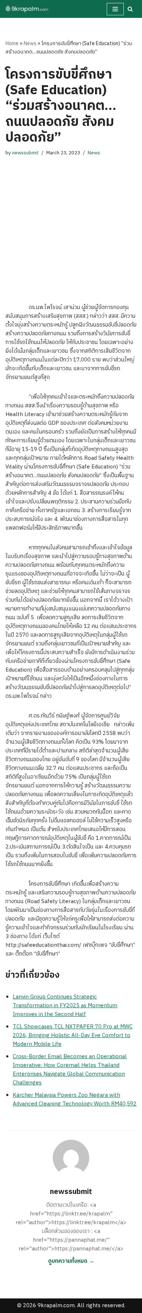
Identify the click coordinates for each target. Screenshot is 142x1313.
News (30, 43)
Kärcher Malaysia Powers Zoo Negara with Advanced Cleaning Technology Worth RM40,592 (75, 1099)
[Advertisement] (71, 222)
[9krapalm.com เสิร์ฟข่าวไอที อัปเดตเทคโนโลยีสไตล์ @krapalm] (27, 9)
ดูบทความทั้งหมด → (71, 1261)
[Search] (130, 9)
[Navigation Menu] (115, 9)
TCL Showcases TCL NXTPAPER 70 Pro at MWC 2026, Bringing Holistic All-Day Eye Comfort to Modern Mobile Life (73, 1035)
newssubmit (25, 153)
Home (12, 43)
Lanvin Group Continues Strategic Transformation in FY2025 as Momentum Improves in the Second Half (65, 1005)
